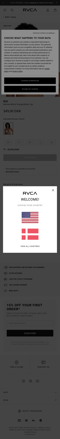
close (53, 190)
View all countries (30, 246)
